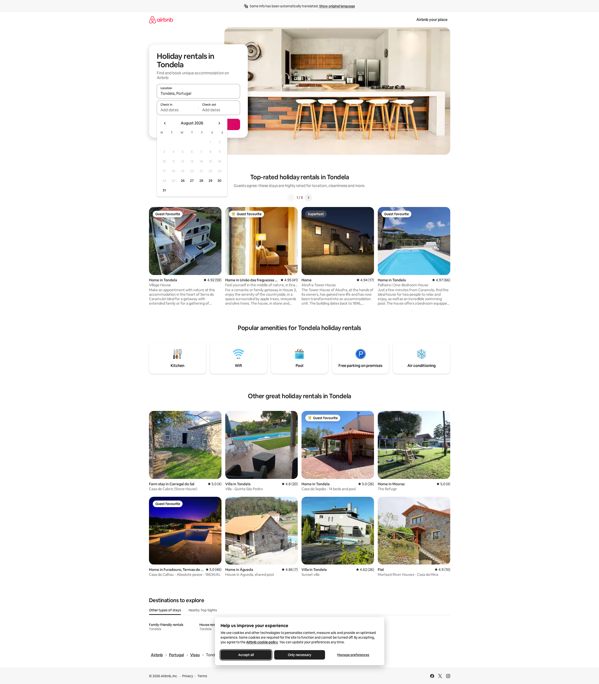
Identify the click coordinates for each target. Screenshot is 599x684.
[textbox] (178, 110)
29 (210, 181)
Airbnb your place (431, 19)
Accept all (246, 655)
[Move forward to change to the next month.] (219, 123)
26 (183, 181)
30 (219, 181)
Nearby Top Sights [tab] (203, 610)
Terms (202, 676)
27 (192, 181)
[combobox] (198, 93)
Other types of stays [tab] (165, 610)
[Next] (308, 197)
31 (164, 190)
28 (201, 181)
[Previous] (291, 197)
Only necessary (299, 655)
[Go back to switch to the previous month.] (165, 123)
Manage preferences (353, 655)
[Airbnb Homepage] (161, 19)
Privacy (187, 676)
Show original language (337, 6)
